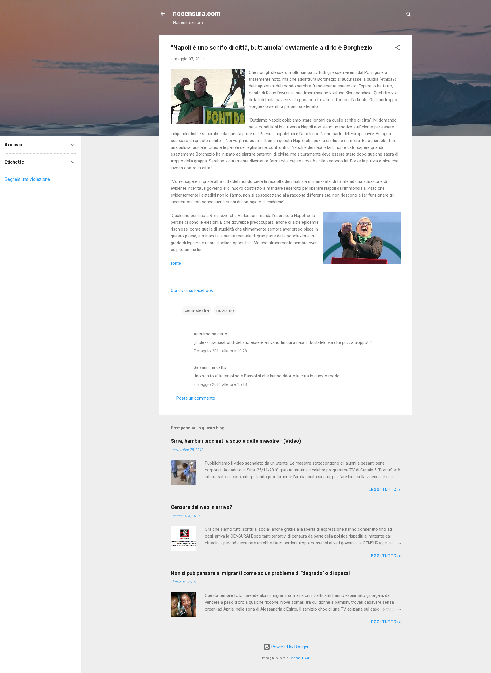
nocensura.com (196, 14)
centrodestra (197, 310)
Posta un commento (195, 398)
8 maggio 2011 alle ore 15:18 (220, 384)
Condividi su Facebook (192, 290)
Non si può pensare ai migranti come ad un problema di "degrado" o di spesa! (260, 573)
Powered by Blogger (289, 646)
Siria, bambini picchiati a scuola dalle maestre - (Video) (236, 441)
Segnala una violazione (27, 179)
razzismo (225, 310)
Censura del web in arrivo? (201, 507)
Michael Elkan (300, 658)
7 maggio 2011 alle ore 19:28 (220, 351)
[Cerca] (408, 15)
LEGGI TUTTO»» (384, 489)
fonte (176, 263)
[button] (397, 48)
